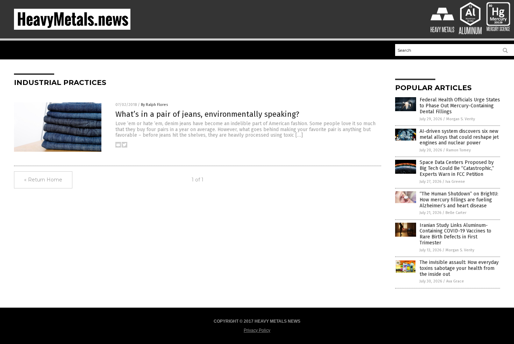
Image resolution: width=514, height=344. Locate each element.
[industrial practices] (72, 28)
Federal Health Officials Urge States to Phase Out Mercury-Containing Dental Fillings (460, 106)
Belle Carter (455, 212)
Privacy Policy (257, 330)
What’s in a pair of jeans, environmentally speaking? (207, 114)
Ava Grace (455, 281)
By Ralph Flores (154, 104)
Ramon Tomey (458, 150)
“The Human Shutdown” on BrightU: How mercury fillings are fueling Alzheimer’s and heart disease (459, 200)
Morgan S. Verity (460, 119)
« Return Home (43, 180)
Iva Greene (455, 181)
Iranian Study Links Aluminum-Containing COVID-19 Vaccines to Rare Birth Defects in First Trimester (455, 234)
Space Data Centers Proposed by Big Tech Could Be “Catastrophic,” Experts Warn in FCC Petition (457, 168)
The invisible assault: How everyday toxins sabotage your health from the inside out (459, 268)
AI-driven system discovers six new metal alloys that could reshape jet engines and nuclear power (459, 137)
